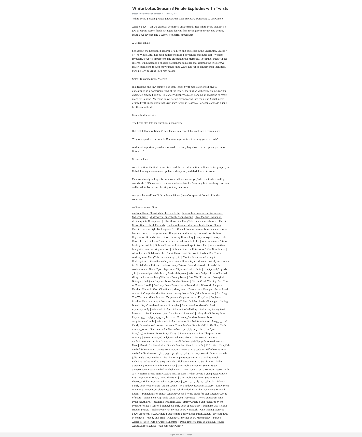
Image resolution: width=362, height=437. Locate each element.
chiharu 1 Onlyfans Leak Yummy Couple (176, 401)
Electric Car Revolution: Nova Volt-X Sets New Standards (171, 345)
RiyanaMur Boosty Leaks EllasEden (158, 377)
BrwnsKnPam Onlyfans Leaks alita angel (195, 301)
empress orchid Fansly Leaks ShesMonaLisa (162, 373)
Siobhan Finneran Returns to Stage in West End (181, 245)
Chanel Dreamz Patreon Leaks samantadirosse (202, 229)
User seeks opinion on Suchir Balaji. (197, 365)
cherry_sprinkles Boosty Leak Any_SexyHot (156, 381)
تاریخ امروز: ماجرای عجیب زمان (176, 353)
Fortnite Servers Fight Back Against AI (153, 229)
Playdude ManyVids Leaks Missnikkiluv (188, 417)
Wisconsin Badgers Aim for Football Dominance (183, 321)
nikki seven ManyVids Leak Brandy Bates (163, 277)
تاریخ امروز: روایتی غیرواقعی (198, 381)
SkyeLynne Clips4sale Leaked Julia (182, 269)
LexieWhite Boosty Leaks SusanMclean (189, 413)
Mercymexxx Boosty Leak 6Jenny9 (193, 289)
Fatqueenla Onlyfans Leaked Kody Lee (187, 297)
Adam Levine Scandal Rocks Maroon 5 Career (157, 425)
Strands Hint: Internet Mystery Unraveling (169, 237)
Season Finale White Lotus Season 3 (147, 13)
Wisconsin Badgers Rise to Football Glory (175, 309)
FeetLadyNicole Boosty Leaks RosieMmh (176, 285)
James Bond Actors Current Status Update (180, 349)
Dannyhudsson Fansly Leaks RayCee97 (163, 393)
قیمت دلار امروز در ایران (161, 317)
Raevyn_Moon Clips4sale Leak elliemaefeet (156, 329)
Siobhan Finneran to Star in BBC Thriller (200, 361)
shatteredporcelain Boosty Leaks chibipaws (162, 273)
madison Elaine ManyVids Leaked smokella (156, 213)
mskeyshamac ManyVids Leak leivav (194, 293)
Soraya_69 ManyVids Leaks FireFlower (153, 365)
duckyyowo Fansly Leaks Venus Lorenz (171, 216)
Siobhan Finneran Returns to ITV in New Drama (198, 249)
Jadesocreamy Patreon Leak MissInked (183, 265)
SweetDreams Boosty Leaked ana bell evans (156, 369)
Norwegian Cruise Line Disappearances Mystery (173, 357)
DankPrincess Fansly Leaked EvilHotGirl (202, 421)
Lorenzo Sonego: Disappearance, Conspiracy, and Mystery (164, 233)
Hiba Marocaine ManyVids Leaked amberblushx (190, 221)
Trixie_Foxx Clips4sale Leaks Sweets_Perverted (169, 397)
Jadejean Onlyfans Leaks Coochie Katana (166, 281)
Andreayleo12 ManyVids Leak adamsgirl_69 (156, 257)
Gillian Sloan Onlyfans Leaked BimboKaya (171, 261)
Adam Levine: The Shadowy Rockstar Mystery (188, 385)
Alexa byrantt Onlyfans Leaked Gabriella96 (156, 253)
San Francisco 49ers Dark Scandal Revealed (169, 313)
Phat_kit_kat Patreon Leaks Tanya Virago (154, 333)
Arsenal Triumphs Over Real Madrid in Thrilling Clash (196, 325)
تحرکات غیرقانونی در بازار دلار (199, 329)
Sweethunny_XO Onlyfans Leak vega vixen (167, 337)
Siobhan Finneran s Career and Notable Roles (174, 241)
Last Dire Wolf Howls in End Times (201, 253)
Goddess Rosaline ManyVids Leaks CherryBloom (194, 225)
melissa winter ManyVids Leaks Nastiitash (175, 409)
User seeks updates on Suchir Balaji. (200, 377)
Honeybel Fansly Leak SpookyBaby (181, 405)
